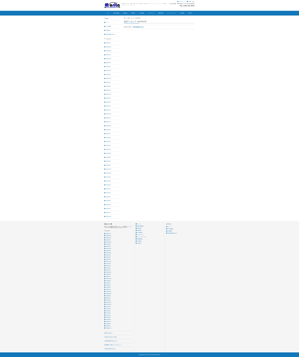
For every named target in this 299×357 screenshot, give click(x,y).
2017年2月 (108, 192)
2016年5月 (108, 204)
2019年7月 (108, 133)
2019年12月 (108, 125)
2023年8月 (108, 74)
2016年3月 (108, 208)
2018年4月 (108, 165)
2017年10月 (108, 173)
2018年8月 (108, 157)
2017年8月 (108, 177)
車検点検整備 (116, 13)
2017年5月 (108, 184)
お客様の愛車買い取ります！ (110, 340)
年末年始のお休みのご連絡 (110, 337)
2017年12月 (108, 169)
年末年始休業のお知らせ (138, 27)
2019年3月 (108, 145)
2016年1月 (108, 212)
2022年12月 (108, 78)
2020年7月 (108, 121)
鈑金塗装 (125, 13)
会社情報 (182, 13)
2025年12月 (108, 46)
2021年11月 (108, 94)
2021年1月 (108, 110)
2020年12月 (108, 113)
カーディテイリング (141, 236)
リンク (107, 22)
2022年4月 (108, 90)
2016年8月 (108, 196)
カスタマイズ (151, 13)
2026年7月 (108, 43)
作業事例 (108, 30)
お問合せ (190, 13)
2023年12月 (108, 70)
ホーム (107, 13)
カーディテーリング (171, 13)
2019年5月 (108, 137)
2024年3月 (108, 66)
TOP (125, 18)
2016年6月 (108, 200)
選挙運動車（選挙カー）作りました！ (113, 344)
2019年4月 (108, 141)
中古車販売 (141, 13)
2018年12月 (108, 149)
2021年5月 (108, 98)
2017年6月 (108, 181)
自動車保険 (160, 13)
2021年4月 (108, 102)
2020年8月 (108, 117)
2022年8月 (108, 86)
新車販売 (133, 13)
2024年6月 (108, 62)
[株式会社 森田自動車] (112, 5)
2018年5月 (108, 161)
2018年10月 (108, 153)
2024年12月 (108, 58)
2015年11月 (108, 216)
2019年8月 (108, 129)
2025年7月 (108, 54)
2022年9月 (108, 82)
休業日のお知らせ (108, 333)
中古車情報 (108, 26)
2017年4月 (108, 188)
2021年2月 (108, 106)
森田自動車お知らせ (110, 34)
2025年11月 (108, 50)
